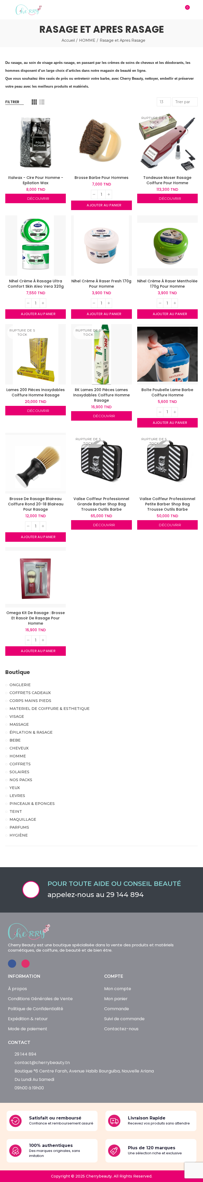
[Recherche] (174, 10)
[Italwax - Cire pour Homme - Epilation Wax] (35, 142)
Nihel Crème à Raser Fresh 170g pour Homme (101, 283)
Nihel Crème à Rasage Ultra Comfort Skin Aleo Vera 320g (36, 283)
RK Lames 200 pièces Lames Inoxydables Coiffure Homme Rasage (101, 395)
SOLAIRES (19, 772)
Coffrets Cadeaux (30, 692)
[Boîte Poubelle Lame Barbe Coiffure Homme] (167, 354)
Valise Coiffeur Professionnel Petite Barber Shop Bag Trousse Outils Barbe (167, 504)
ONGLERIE (20, 684)
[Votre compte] (195, 10)
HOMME (18, 756)
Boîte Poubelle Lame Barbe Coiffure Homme (167, 392)
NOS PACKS (21, 779)
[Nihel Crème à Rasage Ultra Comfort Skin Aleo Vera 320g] (35, 245)
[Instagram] (25, 964)
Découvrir (37, 198)
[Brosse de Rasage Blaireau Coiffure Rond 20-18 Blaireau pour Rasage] (35, 463)
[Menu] (7, 10)
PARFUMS (19, 827)
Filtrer (12, 102)
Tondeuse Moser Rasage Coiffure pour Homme (167, 180)
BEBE (15, 740)
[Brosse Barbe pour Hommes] (101, 142)
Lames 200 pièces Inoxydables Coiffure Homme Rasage (35, 392)
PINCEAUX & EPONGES (32, 803)
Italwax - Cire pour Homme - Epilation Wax (35, 180)
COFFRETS (20, 764)
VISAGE (17, 716)
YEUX (15, 787)
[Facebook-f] (12, 964)
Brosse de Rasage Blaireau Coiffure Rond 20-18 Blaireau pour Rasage (35, 504)
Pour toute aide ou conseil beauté (114, 883)
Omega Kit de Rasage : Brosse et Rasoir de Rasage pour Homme (35, 618)
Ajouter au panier (103, 205)
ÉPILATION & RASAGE (31, 732)
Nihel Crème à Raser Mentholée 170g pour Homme (167, 283)
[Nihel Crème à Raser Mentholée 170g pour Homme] (167, 245)
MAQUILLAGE (23, 819)
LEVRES (17, 795)
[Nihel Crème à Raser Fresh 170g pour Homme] (101, 245)
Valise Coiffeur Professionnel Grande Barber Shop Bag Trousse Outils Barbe (101, 504)
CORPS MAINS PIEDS (30, 700)
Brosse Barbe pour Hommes (101, 177)
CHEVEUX (19, 748)
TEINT (16, 811)
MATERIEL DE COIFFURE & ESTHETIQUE (50, 708)
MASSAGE (19, 724)
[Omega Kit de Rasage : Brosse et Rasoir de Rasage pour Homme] (35, 577)
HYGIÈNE (19, 835)
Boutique (17, 672)
